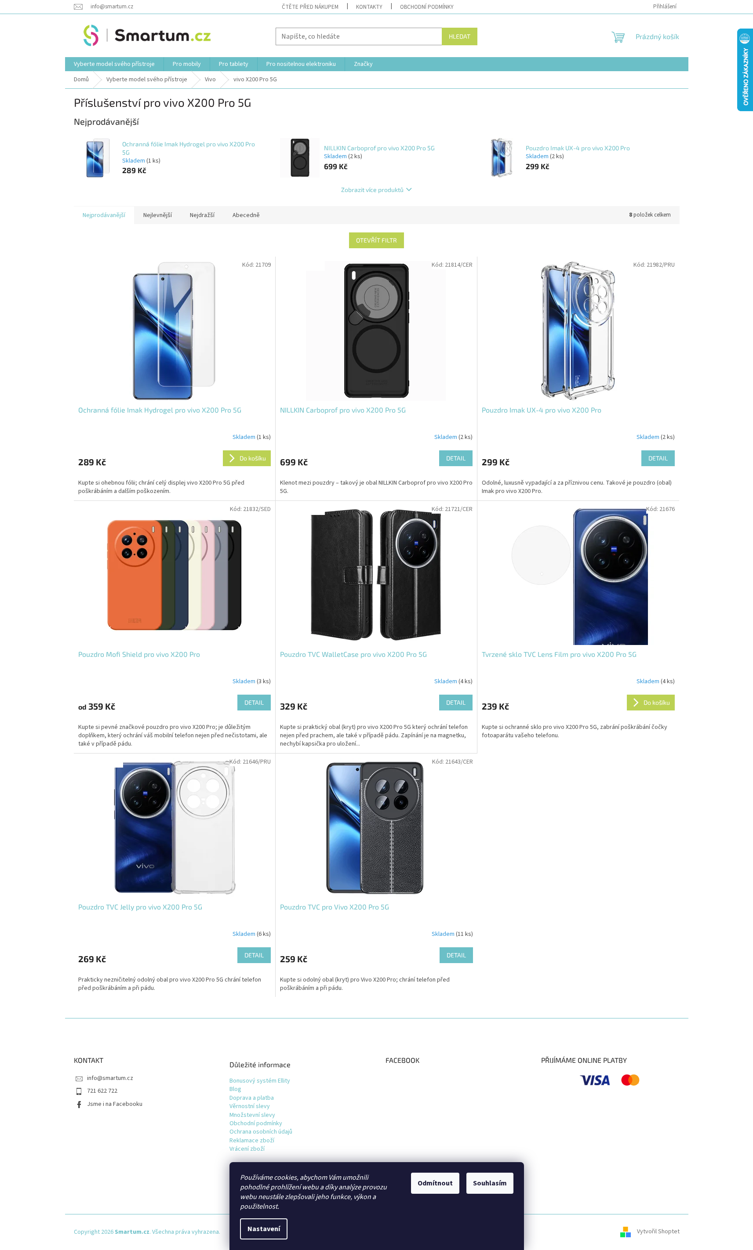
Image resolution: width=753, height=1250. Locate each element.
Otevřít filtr (376, 240)
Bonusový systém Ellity (259, 1081)
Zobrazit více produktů (372, 189)
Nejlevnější (157, 215)
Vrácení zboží (247, 1149)
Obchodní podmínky (427, 7)
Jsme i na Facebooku (114, 1104)
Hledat (459, 36)
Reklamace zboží (251, 1141)
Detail (456, 458)
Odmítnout (435, 1183)
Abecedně (246, 215)
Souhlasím (490, 1183)
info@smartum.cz (110, 1078)
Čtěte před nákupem (310, 7)
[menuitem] (114, 64)
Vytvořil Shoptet (658, 1232)
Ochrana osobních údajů (260, 1132)
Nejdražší (202, 215)
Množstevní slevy (252, 1115)
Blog (235, 1089)
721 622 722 (102, 1091)
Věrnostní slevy (249, 1106)
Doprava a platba (251, 1098)
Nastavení (263, 1229)
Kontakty (369, 7)
